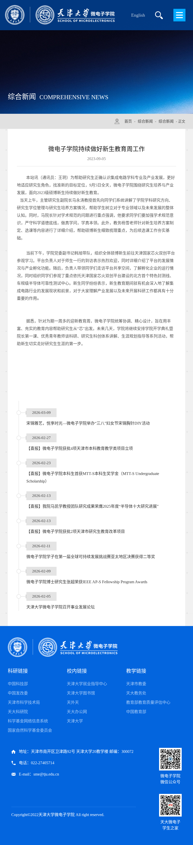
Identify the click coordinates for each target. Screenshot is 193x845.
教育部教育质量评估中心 (148, 702)
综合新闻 (145, 121)
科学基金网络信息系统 (28, 721)
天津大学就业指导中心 (87, 684)
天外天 (73, 702)
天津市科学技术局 (24, 702)
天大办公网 (77, 712)
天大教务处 (136, 693)
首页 (128, 121)
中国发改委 (18, 693)
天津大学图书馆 (81, 693)
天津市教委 (136, 684)
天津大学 (75, 721)
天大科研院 (18, 712)
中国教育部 (136, 712)
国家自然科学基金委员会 (30, 730)
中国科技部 (18, 684)
